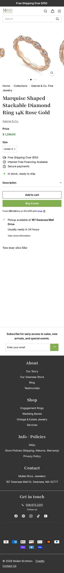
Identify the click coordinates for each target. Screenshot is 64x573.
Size (5, 142)
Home (7, 85)
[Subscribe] (54, 347)
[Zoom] (51, 72)
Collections (21, 85)
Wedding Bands (32, 413)
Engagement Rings (32, 408)
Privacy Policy (32, 456)
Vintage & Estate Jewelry (32, 419)
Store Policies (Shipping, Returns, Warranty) (32, 450)
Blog (32, 382)
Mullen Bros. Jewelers (32, 476)
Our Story (32, 371)
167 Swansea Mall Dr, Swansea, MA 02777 (32, 481)
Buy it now (32, 203)
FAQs (32, 445)
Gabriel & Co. (11, 121)
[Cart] (52, 11)
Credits (39, 561)
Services (32, 424)
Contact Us (9, 565)
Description (9, 182)
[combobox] (32, 19)
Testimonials (32, 388)
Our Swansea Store (32, 377)
